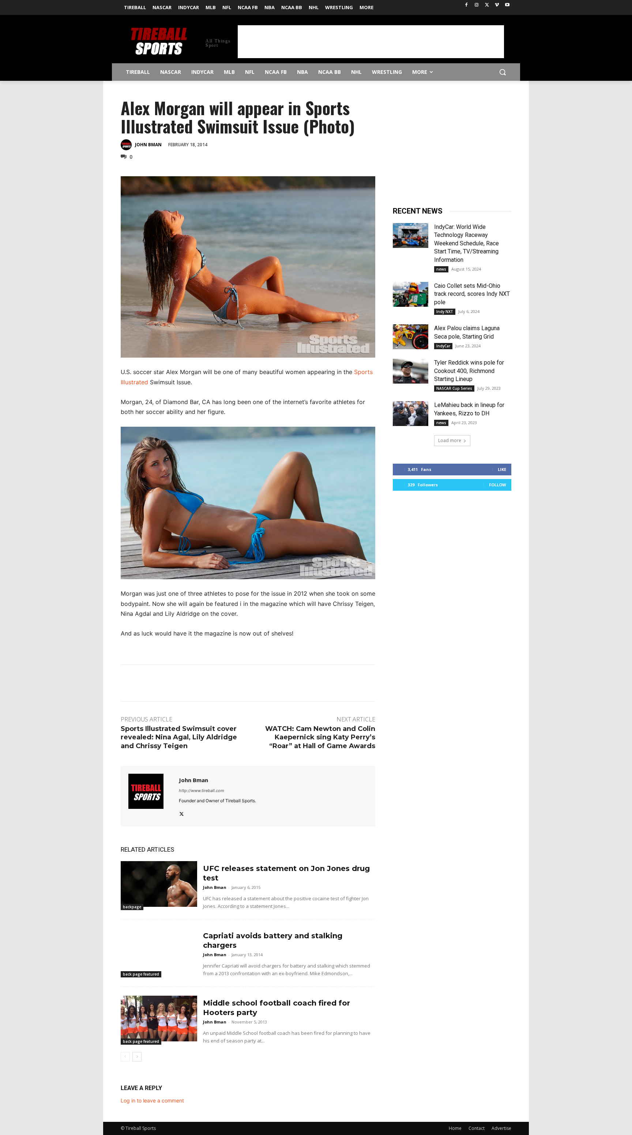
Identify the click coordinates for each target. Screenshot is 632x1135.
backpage (132, 906)
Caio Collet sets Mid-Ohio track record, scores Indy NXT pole (472, 294)
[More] (339, 144)
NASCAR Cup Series (454, 388)
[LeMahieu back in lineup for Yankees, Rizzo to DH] (410, 413)
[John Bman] (127, 144)
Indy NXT (444, 311)
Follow (497, 484)
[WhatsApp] (288, 144)
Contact (477, 1128)
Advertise (501, 1128)
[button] (502, 72)
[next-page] (137, 1057)
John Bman (148, 145)
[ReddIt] (305, 144)
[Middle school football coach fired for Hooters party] (159, 1018)
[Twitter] (487, 5)
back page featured (141, 974)
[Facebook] (466, 5)
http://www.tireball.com (201, 790)
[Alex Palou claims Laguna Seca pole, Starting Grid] (410, 336)
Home (455, 1128)
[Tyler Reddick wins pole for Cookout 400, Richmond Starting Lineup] (410, 371)
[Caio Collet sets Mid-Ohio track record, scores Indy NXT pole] (410, 294)
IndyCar (443, 345)
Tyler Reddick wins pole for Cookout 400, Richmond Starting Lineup (469, 370)
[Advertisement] (371, 41)
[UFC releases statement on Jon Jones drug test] (159, 884)
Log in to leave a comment (152, 1100)
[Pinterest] (271, 144)
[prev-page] (125, 1057)
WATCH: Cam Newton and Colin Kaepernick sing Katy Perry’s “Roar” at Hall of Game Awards (320, 737)
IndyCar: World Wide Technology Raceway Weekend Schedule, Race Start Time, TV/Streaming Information (466, 243)
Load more (449, 440)
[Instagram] (477, 5)
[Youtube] (507, 5)
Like (502, 469)
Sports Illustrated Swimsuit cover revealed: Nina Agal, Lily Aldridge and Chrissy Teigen (179, 737)
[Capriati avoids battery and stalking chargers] (159, 951)
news (441, 269)
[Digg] (322, 144)
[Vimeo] (497, 5)
